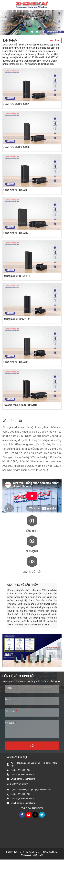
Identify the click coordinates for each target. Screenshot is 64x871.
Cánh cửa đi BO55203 (15, 190)
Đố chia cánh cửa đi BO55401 (20, 405)
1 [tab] (27, 31)
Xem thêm (54, 40)
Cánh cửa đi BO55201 (15, 362)
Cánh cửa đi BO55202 (15, 233)
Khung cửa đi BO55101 (16, 276)
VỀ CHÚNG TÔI (12, 421)
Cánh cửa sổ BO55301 (16, 147)
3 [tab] (37, 31)
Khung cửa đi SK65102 (16, 319)
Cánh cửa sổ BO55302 (16, 104)
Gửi (32, 745)
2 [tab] (32, 31)
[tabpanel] (32, 22)
